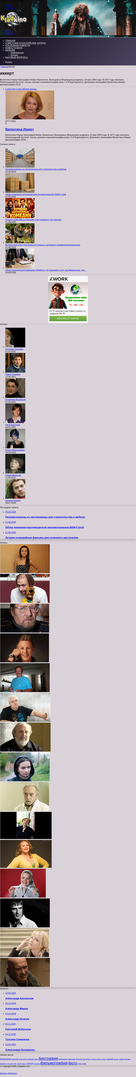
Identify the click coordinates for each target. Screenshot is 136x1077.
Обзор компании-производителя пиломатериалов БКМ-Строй (35, 194)
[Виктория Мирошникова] (25, 572)
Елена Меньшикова (15, 450)
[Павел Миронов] (15, 473)
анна (36, 1059)
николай (9, 1064)
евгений (79, 1059)
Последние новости (17, 45)
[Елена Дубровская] (23, 897)
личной (110, 1059)
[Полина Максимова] (24, 956)
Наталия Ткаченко (14, 349)
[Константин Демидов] (25, 602)
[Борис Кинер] (25, 751)
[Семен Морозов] (24, 632)
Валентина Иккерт (19, 129)
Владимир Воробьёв (15, 399)
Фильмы (10, 50)
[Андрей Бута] (25, 927)
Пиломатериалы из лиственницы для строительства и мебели (35, 169)
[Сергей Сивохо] (25, 721)
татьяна (37, 1064)
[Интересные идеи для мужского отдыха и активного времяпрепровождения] (20, 242)
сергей (29, 1063)
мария (121, 1059)
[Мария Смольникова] (25, 781)
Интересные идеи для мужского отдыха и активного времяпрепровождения (42, 245)
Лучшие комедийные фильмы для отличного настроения (33, 220)
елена (93, 1059)
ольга (19, 1064)
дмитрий (71, 1059)
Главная (4, 67)
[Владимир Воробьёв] (15, 397)
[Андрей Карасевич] (24, 662)
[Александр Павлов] (25, 691)
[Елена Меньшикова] (15, 448)
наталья (3, 1064)
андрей (30, 1059)
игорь (98, 1059)
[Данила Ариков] (15, 498)
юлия (80, 1064)
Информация (17, 53)
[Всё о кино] (13, 27)
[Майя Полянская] (26, 838)
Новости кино (13, 48)
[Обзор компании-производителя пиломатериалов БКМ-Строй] (20, 192)
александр (5, 1059)
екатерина (87, 1059)
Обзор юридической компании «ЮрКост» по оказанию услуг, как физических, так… (45, 270)
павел (24, 1064)
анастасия (23, 1059)
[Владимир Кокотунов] (25, 986)
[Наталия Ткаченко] (15, 347)
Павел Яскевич (12, 374)
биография (48, 1058)
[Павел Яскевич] (15, 372)
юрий (84, 1064)
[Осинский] (24, 810)
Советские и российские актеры (25, 43)
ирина (103, 1059)
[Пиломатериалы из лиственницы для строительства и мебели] (20, 167)
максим (116, 1059)
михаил (128, 1059)
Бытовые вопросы (16, 57)
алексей (14, 1059)
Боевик (14, 55)
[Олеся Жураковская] (26, 867)
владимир (63, 1059)
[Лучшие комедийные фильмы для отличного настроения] (20, 217)
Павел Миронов (13, 475)
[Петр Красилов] (15, 422)
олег (14, 1064)
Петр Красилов (12, 425)
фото (72, 1063)
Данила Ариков (12, 500)
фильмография (54, 1063)
